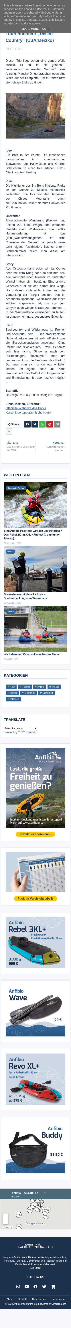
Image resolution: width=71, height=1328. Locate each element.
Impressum (58, 1299)
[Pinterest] (49, 424)
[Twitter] (34, 424)
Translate (30, 732)
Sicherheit (48, 693)
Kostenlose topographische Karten (29, 412)
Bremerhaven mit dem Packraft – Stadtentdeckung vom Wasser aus (25, 596)
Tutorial (26, 687)
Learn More (30, 28)
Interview (14, 699)
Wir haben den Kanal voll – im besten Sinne (31, 654)
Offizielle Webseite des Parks (26, 408)
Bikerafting (30, 693)
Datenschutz (39, 1299)
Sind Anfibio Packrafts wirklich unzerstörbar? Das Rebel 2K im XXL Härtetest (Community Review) (33, 534)
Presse (55, 687)
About (10, 1299)
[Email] (57, 424)
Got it (46, 28)
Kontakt (22, 1299)
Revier (13, 693)
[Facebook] (27, 424)
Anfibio (41, 687)
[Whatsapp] (42, 424)
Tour (12, 687)
